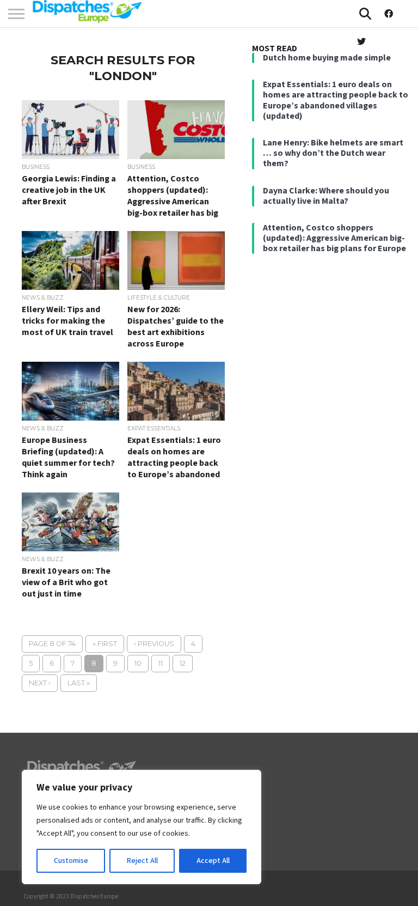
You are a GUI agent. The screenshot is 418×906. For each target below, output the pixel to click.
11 (160, 663)
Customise (71, 860)
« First (105, 644)
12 (183, 663)
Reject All (142, 860)
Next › (40, 683)
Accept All (213, 860)
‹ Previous (154, 644)
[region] (141, 827)
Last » (78, 683)
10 (138, 663)
